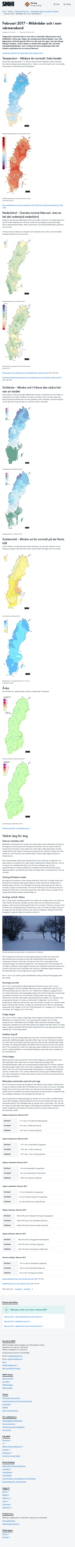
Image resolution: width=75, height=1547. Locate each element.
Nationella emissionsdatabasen (13, 1466)
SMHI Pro (16, 1498)
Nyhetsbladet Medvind (10, 1524)
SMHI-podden (7, 1388)
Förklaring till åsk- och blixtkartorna (16, 828)
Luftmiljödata (7, 1472)
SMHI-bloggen (7, 1385)
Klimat (10, 11)
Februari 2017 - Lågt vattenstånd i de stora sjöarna (23, 1317)
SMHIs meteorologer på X (22, 1446)
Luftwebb (16, 1469)
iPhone (15, 1534)
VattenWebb (7, 1475)
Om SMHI (5, 1382)
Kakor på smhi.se (8, 1424)
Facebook (18, 1289)
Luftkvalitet (6, 1404)
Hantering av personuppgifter (13, 1427)
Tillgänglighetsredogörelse (12, 1421)
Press (4, 1362)
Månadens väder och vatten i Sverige (44, 11)
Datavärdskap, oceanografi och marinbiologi (18, 1479)
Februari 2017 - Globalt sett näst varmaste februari (23, 1326)
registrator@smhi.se (14, 1359)
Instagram (16, 1453)
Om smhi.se (6, 1430)
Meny (69, 4)
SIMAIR (5, 1407)
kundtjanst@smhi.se (14, 1356)
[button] (56, 4)
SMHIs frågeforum (19, 1365)
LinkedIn (27, 1289)
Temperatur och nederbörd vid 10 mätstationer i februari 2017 (25, 373)
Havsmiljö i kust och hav (11, 1398)
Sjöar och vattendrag (10, 1411)
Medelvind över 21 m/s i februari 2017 (16, 1283)
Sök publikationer (8, 1521)
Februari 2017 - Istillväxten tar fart (17, 1321)
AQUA (15, 1492)
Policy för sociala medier (11, 1456)
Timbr (15, 1501)
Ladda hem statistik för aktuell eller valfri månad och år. (22, 53)
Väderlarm (16, 1507)
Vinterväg (16, 1504)
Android (15, 1537)
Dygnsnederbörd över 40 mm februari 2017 (18, 1279)
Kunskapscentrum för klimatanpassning (17, 1401)
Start (4, 11)
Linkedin (15, 1450)
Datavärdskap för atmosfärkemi (14, 1482)
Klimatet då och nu (22, 11)
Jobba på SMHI (7, 1378)
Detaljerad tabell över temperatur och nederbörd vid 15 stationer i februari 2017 (32, 377)
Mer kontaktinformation (11, 1368)
